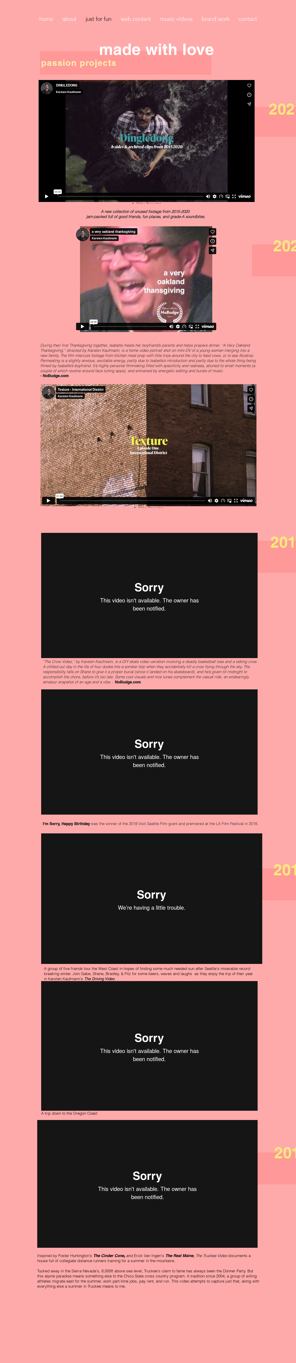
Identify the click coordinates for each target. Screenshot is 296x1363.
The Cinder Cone (108, 1255)
